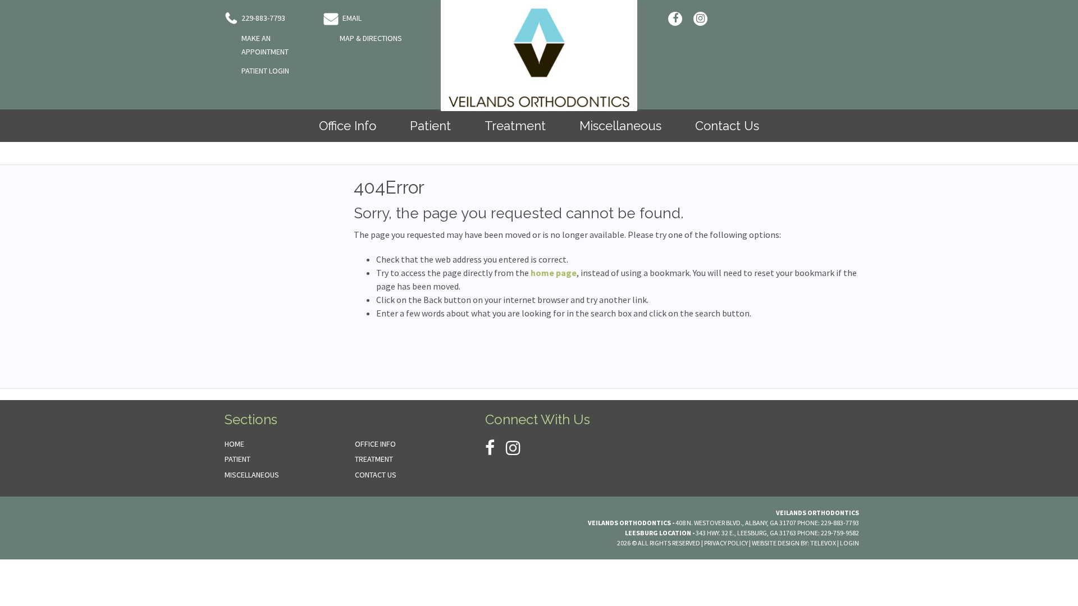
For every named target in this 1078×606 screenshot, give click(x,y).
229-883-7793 (262, 18)
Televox (823, 543)
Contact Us (375, 475)
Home (234, 444)
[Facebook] (675, 19)
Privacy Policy (726, 543)
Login (849, 543)
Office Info (375, 444)
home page (554, 272)
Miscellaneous (252, 475)
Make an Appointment (265, 45)
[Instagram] (700, 19)
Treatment (374, 459)
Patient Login (265, 71)
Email (351, 18)
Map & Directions (371, 38)
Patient (237, 459)
